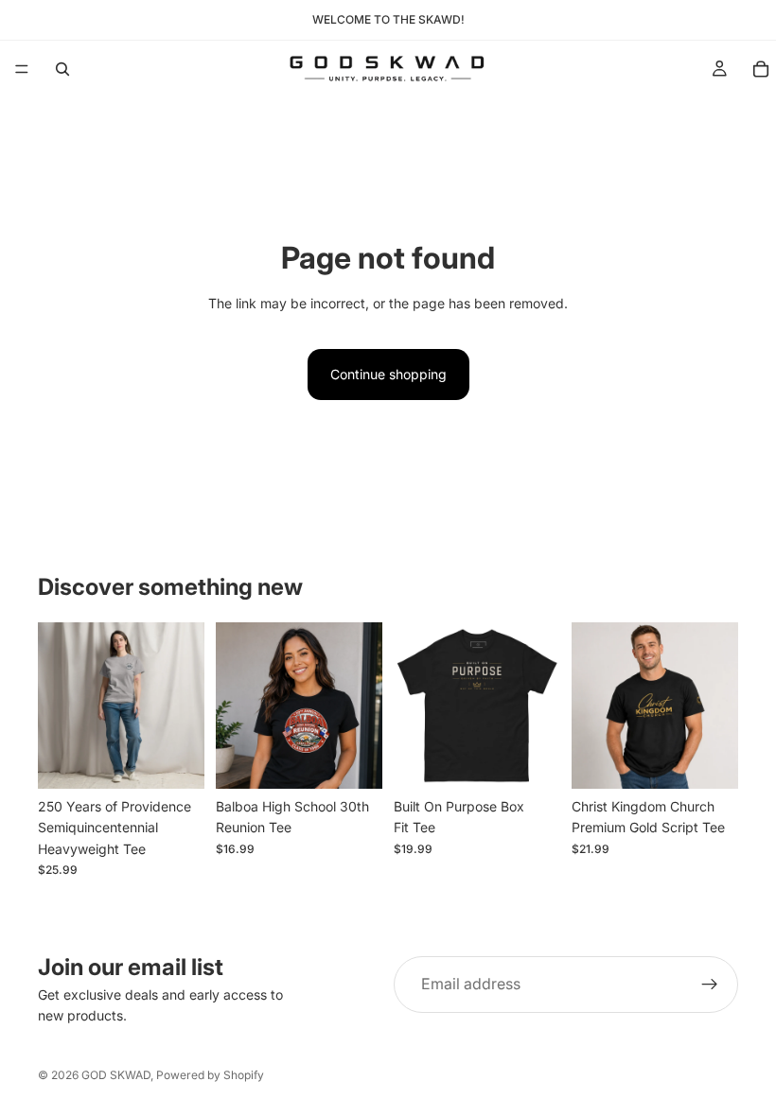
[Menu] (22, 69)
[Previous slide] (58, 705)
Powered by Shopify (210, 1075)
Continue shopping (388, 374)
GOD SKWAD (115, 1075)
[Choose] (175, 759)
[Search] (62, 69)
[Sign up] (710, 984)
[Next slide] (183, 705)
